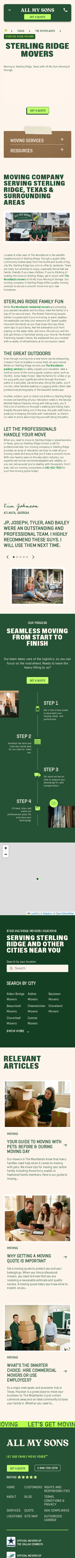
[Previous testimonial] (7, 557)
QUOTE (29, 1509)
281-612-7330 (53, 467)
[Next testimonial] (33, 557)
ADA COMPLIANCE (56, 1509)
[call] (65, 9)
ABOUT (11, 1495)
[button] (37, 139)
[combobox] (40, 968)
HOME (11, 1486)
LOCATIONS (14, 1515)
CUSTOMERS (33, 1486)
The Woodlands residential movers (30, 306)
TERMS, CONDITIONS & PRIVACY (54, 1499)
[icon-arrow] (65, 1145)
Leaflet (34, 913)
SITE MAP (31, 1515)
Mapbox (47, 913)
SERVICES (13, 1509)
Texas (20, 30)
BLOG (28, 1495)
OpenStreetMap (65, 913)
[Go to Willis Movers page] (37, 878)
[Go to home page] (6, 31)
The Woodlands (45, 30)
